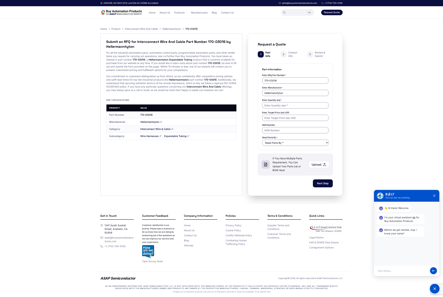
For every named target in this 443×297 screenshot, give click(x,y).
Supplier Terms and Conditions (278, 227)
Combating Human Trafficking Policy (236, 242)
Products (179, 12)
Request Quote (332, 12)
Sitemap (188, 245)
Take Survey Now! (152, 261)
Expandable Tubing (175, 136)
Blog (214, 12)
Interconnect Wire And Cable (141, 28)
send (433, 271)
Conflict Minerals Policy (239, 235)
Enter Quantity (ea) (272, 100)
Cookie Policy (233, 230)
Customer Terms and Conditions (279, 235)
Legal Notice (316, 237)
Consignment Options (321, 247)
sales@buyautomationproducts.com (299, 3)
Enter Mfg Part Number (274, 75)
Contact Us (227, 12)
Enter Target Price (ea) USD (275, 112)
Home (152, 12)
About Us (165, 12)
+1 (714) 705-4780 (333, 3)
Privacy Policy (234, 225)
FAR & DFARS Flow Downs (324, 242)
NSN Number (268, 125)
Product (115, 28)
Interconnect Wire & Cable (155, 128)
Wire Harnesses (149, 136)
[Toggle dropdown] (186, 12)
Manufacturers (199, 12)
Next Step (323, 183)
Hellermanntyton (171, 28)
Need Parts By (270, 137)
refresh (434, 196)
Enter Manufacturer (272, 87)
